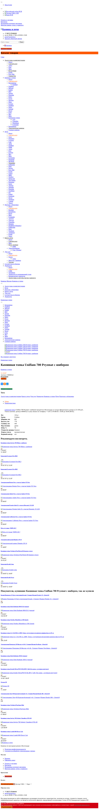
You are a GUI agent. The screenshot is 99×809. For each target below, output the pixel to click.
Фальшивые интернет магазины (11, 23)
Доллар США (19, 784)
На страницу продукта (8, 357)
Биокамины (12, 83)
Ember (11, 194)
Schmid (11, 109)
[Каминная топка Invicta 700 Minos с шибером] (16, 446)
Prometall (11, 159)
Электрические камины (12, 340)
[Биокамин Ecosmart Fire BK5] (11, 475)
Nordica (11, 177)
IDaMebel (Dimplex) (15, 225)
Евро (28, 784)
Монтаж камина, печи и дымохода (12, 25)
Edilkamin (12, 165)
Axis (13, 119)
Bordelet (11, 210)
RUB (20, 11)
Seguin (11, 93)
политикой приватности (81, 805)
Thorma (11, 185)
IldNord (11, 88)
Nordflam (11, 191)
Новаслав (12, 178)
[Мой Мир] (7, 384)
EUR (11, 15)
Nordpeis (11, 199)
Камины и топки (10, 78)
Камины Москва (6, 281)
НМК (10, 147)
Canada (11, 201)
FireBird (14, 84)
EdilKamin (12, 227)
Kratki (10, 72)
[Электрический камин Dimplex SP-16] (14, 543)
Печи (6, 131)
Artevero (11, 220)
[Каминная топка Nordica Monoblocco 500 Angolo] (17, 623)
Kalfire (11, 90)
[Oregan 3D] (5, 686)
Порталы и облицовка (66, 396)
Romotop (11, 182)
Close (2, 57)
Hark (10, 166)
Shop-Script (8, 5)
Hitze (10, 102)
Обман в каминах (6, 389)
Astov (10, 65)
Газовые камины (14, 130)
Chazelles (15, 121)
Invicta (11, 168)
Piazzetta (11, 95)
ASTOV (11, 219)
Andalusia (12, 232)
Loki (10, 142)
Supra (10, 184)
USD (17, 13)
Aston (10, 149)
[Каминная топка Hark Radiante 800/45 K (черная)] (17, 610)
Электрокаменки (14, 248)
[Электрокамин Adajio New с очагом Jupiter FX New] (18, 497)
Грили (11, 257)
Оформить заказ (10, 760)
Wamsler (11, 187)
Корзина (7, 758)
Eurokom (11, 196)
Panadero (11, 138)
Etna (10, 67)
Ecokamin (15, 125)
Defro (10, 107)
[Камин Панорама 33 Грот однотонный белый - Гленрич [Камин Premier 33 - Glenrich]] (29, 599)
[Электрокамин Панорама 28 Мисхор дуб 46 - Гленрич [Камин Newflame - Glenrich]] (29, 648)
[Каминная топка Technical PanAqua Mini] (15, 709)
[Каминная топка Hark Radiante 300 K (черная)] (16, 659)
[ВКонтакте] (2, 384)
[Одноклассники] (4, 384)
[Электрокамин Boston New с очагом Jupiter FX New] (18, 486)
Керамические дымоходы (17, 276)
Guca (10, 137)
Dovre (10, 198)
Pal (9, 192)
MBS (10, 175)
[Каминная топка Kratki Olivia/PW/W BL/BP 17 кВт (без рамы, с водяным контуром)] (29, 673)
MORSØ (11, 161)
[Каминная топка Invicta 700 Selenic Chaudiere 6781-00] (19, 722)
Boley (10, 97)
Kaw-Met (11, 74)
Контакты (4, 22)
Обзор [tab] (7, 401)
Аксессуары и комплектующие (15, 286)
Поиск (21, 42)
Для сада (7, 252)
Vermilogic (12, 272)
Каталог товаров (6, 49)
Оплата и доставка (7, 20)
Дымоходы (8, 266)
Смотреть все (13, 81)
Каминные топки (14, 118)
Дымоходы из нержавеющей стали (20, 274)
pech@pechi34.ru (10, 37)
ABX (10, 144)
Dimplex (11, 224)
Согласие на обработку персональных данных (20, 751)
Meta (10, 69)
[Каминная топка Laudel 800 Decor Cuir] (14, 735)
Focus (10, 98)
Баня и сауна (9, 291)
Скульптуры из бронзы (12, 264)
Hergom (11, 100)
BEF (10, 91)
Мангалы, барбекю (15, 260)
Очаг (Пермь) (16, 250)
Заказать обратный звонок (13, 38)
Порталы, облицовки (12, 205)
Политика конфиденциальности (15, 749)
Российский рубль (7, 784)
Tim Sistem (12, 180)
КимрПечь (12, 212)
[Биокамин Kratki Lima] (9, 570)
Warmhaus (15, 123)
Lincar (10, 173)
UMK (10, 271)
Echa (10, 112)
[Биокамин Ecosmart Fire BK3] (11, 461)
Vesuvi (11, 203)
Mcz (10, 114)
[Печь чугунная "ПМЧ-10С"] (10, 532)
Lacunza (11, 140)
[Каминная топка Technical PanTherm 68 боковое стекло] (19, 555)
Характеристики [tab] (10, 403)
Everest (11, 104)
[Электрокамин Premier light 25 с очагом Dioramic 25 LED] (20, 509)
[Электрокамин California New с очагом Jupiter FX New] (19, 520)
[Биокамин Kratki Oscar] (9, 583)
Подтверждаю (7, 807)
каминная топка (10, 410)
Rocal (10, 111)
